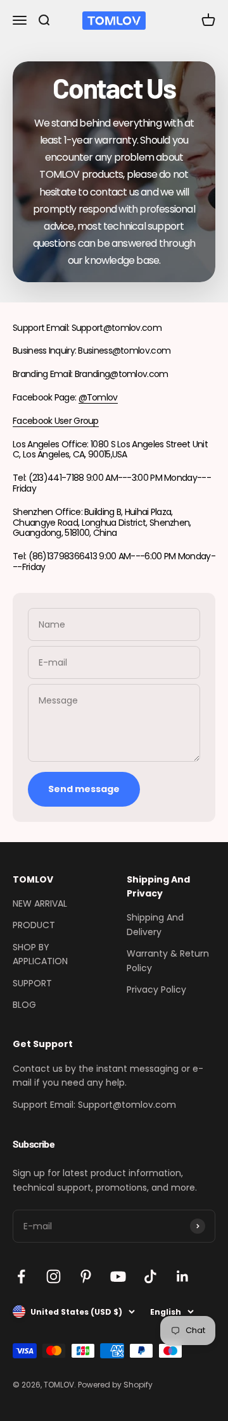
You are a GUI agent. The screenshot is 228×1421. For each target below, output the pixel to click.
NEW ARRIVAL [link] (40, 903)
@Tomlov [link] (98, 397)
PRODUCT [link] (34, 925)
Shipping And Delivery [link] (155, 924)
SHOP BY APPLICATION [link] (40, 954)
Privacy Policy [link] (156, 989)
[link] (44, 20)
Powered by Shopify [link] (115, 1384)
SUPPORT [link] (32, 983)
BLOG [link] (24, 1004)
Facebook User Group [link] (56, 420)
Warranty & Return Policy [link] (168, 960)
